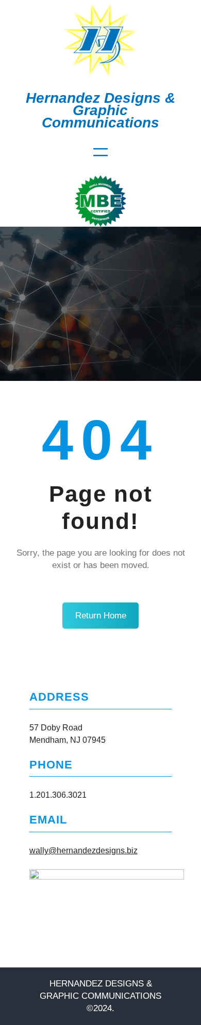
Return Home (100, 615)
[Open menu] (100, 152)
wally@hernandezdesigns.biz (83, 850)
